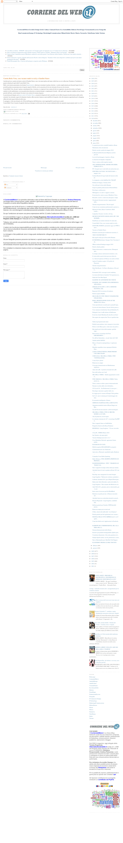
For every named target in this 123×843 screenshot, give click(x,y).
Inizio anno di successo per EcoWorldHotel (103, 491)
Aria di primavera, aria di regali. (100, 416)
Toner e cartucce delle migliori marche (102, 162)
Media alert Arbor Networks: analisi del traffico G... (105, 482)
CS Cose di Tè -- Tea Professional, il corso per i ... (105, 388)
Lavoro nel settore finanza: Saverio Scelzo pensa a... (105, 307)
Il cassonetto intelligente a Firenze (101, 400)
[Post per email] (28, 113)
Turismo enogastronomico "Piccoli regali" (103, 204)
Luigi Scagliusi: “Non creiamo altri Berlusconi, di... (105, 484)
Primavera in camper (97, 363)
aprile (94, 140)
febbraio (95, 545)
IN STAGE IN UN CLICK (98, 444)
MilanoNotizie (93, 705)
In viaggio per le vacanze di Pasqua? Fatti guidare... (105, 393)
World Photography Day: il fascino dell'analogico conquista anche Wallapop (27, 61)
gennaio (95, 548)
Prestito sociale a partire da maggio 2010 (103, 150)
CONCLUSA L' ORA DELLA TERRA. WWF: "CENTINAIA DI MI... (104, 357)
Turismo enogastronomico (99, 265)
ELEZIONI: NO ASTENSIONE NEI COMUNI (104, 280)
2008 (92, 554)
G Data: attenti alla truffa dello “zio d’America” (104, 512)
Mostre (91, 707)
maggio (95, 138)
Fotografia (92, 696)
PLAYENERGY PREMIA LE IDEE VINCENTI (104, 542)
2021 (92, 91)
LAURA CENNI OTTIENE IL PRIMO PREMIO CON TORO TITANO (104, 352)
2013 (92, 111)
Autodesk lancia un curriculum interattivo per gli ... (105, 498)
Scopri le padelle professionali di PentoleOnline (104, 187)
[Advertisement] (61, 40)
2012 (92, 113)
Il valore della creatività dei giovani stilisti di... (104, 256)
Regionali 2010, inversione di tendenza (102, 291)
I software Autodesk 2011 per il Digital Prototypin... (105, 479)
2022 (92, 88)
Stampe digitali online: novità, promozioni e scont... (106, 537)
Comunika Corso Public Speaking (101, 456)
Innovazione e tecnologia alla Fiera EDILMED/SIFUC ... (101, 334)
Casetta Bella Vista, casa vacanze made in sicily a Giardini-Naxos (26, 78)
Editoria (91, 690)
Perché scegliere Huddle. (98, 293)
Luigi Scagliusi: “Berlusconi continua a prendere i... (105, 477)
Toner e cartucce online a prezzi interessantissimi (105, 383)
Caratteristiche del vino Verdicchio (101, 449)
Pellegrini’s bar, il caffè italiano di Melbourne (104, 312)
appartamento (30, 85)
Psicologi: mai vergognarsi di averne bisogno (104, 474)
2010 (92, 118)
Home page (44, 167)
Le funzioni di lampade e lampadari (101, 159)
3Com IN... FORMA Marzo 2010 (100, 433)
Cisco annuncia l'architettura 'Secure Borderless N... (105, 310)
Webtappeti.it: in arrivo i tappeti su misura (103, 192)
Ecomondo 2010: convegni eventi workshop (104, 272)
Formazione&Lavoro (94, 694)
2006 (92, 559)
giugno (95, 135)
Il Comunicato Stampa (95, 699)
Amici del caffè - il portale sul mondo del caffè (104, 370)
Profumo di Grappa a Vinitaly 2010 (101, 182)
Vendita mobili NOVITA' (98, 340)
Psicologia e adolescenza (98, 190)
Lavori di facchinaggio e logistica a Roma (103, 157)
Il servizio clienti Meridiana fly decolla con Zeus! (105, 315)
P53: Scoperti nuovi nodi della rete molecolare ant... (105, 169)
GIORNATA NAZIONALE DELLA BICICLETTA (105, 403)
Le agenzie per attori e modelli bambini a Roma (104, 145)
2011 (92, 116)
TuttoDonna (92, 714)
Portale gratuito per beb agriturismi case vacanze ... (105, 514)
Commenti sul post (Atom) (16, 176)
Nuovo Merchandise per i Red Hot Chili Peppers (105, 540)
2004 (92, 563)
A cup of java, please (97, 360)
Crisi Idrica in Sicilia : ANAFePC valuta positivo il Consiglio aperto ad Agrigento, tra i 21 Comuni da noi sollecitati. (37, 51)
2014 (92, 108)
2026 (92, 78)
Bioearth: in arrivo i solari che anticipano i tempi (105, 197)
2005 (92, 561)
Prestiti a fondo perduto (98, 247)
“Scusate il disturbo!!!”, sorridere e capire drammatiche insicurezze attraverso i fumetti (106, 612)
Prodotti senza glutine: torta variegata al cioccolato (105, 324)
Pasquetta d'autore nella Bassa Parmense (102, 426)
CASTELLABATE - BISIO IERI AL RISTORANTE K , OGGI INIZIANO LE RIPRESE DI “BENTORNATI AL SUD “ (105, 577)
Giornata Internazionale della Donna (101, 530)
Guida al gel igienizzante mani (100, 322)
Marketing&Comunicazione (96, 703)
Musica (91, 709)
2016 (92, 103)
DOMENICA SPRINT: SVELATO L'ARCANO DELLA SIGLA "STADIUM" (106, 648)
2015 (92, 106)
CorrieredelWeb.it (94, 679)
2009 (92, 551)
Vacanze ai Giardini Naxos (99, 230)
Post (7, 184)
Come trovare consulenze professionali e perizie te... (105, 207)
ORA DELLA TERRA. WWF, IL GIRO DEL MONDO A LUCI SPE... (103, 413)
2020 (92, 93)
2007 (92, 556)
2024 (92, 83)
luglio (94, 133)
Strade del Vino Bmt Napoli (99, 277)
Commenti (8, 188)
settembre (95, 128)
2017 (92, 101)
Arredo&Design (93, 681)
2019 (92, 96)
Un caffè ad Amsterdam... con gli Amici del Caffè (105, 338)
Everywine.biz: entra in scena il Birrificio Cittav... (105, 195)
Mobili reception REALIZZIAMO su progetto (104, 447)
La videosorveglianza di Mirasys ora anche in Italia (105, 259)
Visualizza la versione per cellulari (44, 171)
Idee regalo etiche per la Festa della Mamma (103, 237)
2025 (92, 81)
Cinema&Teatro (93, 685)
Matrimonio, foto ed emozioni (100, 148)
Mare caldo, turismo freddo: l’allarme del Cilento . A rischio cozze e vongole (105, 623)
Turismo (91, 718)
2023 (92, 86)
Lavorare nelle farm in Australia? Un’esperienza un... (106, 275)
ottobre (95, 125)
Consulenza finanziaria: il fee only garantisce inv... (105, 535)
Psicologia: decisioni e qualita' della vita (103, 391)
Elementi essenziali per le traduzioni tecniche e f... (105, 232)
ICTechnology (93, 701)
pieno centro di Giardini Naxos (27, 95)
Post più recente (7, 167)
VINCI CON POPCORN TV (99, 235)
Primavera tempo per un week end (101, 509)
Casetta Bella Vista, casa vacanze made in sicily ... (105, 223)
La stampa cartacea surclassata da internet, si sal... (105, 254)
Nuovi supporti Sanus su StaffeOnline (102, 423)
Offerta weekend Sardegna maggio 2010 (102, 244)
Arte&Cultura (92, 683)
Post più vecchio (80, 167)
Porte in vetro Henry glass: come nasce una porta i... (105, 327)
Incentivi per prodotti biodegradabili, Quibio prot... (105, 532)
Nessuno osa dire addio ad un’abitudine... (103, 386)
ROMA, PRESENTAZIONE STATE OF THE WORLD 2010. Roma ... (103, 301)
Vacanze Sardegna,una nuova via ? (101, 438)
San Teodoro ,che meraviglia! (100, 435)
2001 (92, 566)
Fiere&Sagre (92, 692)
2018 (92, 98)
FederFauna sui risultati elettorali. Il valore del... (104, 221)
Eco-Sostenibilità (93, 688)
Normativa (92, 712)
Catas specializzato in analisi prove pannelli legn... (105, 305)
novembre (95, 123)
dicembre (95, 120)
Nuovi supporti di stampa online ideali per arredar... (105, 467)
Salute (91, 716)
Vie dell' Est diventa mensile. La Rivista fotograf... (105, 409)
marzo (94, 143)
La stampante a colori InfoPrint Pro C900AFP (104, 180)
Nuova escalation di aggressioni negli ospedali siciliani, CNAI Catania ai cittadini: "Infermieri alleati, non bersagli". (37, 52)
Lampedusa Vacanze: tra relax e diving (102, 214)
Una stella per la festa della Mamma (101, 185)
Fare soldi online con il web (99, 372)
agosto (95, 130)
